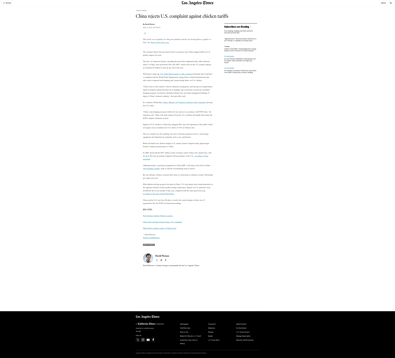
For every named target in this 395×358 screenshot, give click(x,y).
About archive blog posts (160, 42)
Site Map (138, 331)
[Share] (145, 33)
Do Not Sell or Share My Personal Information (195, 353)
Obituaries (211, 328)
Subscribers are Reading (236, 26)
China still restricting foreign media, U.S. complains (162, 222)
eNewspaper (184, 324)
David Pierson (150, 24)
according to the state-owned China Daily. (158, 193)
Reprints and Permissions (245, 340)
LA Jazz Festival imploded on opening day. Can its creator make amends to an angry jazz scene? (240, 60)
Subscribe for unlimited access (145, 328)
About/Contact (241, 324)
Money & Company (141, 10)
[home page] (197, 3)
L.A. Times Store (214, 340)
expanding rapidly (153, 168)
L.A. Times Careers (242, 332)
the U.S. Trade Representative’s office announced (175, 74)
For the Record (241, 328)
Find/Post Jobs (185, 328)
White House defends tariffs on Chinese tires (159, 228)
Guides (210, 336)
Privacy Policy (167, 353)
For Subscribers (229, 56)
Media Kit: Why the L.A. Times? (190, 336)
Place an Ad (184, 332)
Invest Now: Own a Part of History (189, 341)
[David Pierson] (148, 258)
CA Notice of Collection (177, 353)
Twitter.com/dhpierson (151, 237)
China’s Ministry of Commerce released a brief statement (184, 102)
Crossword (211, 324)
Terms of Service (159, 353)
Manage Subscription (243, 336)
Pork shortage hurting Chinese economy (158, 215)
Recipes (210, 332)
